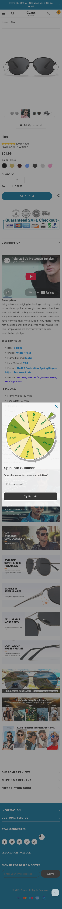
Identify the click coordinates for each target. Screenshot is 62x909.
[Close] (56, 406)
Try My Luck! (30, 496)
